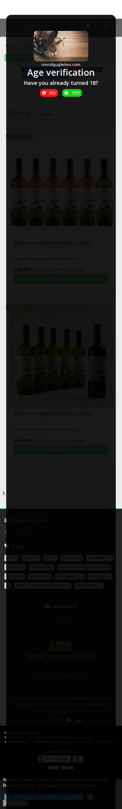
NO (51, 93)
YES (74, 93)
